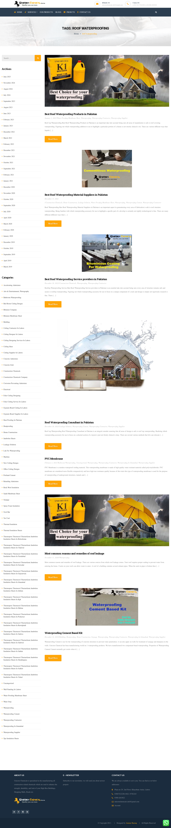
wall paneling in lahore (12, 689)
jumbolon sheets (9, 438)
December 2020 (9, 187)
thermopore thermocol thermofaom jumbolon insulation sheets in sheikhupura (21, 658)
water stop (7, 701)
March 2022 (8, 138)
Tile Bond (125, 749)
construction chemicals (54, 202)
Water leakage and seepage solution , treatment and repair (43, 757)
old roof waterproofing (114, 764)
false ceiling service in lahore (15, 401)
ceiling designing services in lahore (17, 340)
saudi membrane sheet (12, 493)
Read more (53, 139)
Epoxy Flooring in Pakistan (148, 753)
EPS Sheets (72, 749)
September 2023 (9, 101)
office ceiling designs (11, 469)
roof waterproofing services (112, 761)
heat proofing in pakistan (13, 420)
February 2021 (9, 175)
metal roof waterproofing (24, 768)
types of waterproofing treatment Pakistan (70, 761)
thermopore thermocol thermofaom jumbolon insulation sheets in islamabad (21, 580)
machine (7, 457)
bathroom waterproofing (66, 462)
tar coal (7, 518)
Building (62, 637)
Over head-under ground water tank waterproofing (82, 753)
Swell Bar (96, 749)
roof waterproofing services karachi (75, 764)
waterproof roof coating (42, 768)
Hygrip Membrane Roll (10, 749)
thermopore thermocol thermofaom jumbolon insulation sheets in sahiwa (21, 632)
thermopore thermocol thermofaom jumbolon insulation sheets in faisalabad (21, 555)
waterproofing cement (134, 202)
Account (117, 805)
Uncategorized (81, 462)
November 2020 (9, 193)
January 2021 (8, 181)
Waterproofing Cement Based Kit (63, 632)
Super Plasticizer (136, 749)
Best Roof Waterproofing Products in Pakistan (71, 114)
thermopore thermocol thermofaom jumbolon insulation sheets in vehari (21, 675)
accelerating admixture (12, 285)
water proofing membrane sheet (68, 118)
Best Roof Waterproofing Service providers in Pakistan (76, 279)
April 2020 (7, 217)
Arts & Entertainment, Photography (16, 291)
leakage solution (84, 202)
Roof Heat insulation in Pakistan (105, 757)
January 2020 (8, 236)
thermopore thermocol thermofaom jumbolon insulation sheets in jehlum (21, 589)
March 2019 (8, 266)
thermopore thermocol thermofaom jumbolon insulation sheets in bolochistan (21, 537)
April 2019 (7, 260)
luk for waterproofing (12, 450)
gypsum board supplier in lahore (16, 414)
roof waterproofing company (134, 761)
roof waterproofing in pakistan (51, 764)
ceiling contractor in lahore (14, 328)
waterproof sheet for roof (60, 768)
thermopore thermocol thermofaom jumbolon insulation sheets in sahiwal (21, 641)
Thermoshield (116, 749)
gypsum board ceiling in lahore (15, 408)
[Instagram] (23, 812)
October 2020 (8, 199)
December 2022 (9, 132)
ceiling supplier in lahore (13, 352)
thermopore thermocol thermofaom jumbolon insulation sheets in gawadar (21, 563)
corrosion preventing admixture (15, 383)
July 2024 (7, 95)
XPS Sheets (63, 749)
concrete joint (9, 365)
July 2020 (7, 211)
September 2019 (9, 254)
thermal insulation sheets (13, 530)
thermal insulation (10, 524)
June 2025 (7, 76)
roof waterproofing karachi (155, 761)
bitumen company (10, 309)
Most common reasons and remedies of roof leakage (74, 553)
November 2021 (9, 156)
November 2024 (9, 83)
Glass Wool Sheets (51, 749)
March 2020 (8, 224)
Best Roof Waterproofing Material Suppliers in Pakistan (76, 194)
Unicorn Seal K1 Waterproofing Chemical (22, 753)
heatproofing (71, 637)
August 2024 (8, 89)
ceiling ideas (8, 346)
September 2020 (9, 205)
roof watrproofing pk (130, 764)
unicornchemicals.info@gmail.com (112, 5)
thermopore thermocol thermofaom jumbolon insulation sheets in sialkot (21, 667)
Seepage (94, 637)
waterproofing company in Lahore (78, 757)
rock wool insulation (11, 487)
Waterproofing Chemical (128, 753)
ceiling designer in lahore (13, 334)
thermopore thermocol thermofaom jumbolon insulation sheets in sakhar (21, 649)
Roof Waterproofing (94, 761)
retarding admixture (11, 481)
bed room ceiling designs (13, 303)
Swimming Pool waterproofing (42, 761)
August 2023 (8, 107)
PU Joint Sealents (44, 753)
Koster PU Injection (84, 749)
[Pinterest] (27, 812)
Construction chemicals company (16, 377)
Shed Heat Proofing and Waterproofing (132, 757)
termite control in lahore (110, 753)
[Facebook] (18, 812)
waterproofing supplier (119, 118)
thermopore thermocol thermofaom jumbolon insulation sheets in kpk (21, 598)
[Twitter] (14, 812)
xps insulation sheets (11, 738)
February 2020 (9, 230)
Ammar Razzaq (131, 823)
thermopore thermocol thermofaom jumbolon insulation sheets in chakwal (21, 546)
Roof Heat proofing (155, 757)
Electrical (7, 389)
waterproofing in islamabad (127, 462)
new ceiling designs (11, 463)
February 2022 (9, 144)
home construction (70, 202)
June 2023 (7, 113)
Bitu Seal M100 (148, 749)
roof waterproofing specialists (149, 764)
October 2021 (8, 162)
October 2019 (8, 248)
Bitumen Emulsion (25, 749)
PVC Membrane (54, 458)
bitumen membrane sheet (13, 316)
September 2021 (9, 168)
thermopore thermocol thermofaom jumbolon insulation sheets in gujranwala (21, 572)
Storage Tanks (25, 761)
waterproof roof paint (97, 764)
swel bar (7, 512)
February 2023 (9, 119)
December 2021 (9, 150)
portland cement (9, 475)
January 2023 (8, 125)
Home (76, 33)
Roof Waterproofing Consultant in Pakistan (69, 422)
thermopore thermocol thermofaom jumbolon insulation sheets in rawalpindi (21, 624)
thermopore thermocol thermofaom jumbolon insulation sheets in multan (21, 606)
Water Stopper (105, 749)
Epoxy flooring (57, 753)
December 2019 (9, 242)
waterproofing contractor (101, 118)
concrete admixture (11, 359)
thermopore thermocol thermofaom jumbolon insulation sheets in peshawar (21, 615)
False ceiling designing (12, 395)
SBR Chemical (38, 749)
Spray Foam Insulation (12, 506)
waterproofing (86, 118)
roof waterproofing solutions (29, 764)
